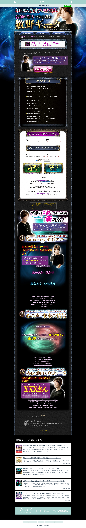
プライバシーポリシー (32, 522)
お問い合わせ (41, 522)
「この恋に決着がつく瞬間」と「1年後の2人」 (43, 357)
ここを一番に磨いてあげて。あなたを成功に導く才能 (43, 302)
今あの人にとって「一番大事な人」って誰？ (43, 405)
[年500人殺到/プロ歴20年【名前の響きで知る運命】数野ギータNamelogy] (43, 23)
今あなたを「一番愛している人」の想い (43, 365)
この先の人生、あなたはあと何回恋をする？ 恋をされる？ (42, 304)
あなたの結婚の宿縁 (43, 306)
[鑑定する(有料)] (53, 168)
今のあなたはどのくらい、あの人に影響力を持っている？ (43, 300)
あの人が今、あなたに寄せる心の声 (43, 361)
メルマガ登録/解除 (59, 522)
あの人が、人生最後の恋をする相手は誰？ (43, 403)
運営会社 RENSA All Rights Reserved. (43, 525)
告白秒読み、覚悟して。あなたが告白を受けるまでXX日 (43, 402)
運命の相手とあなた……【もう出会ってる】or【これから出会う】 (43, 400)
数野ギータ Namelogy (31, 36)
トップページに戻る (43, 430)
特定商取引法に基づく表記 (49, 522)
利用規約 (25, 522)
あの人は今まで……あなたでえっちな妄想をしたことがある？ (43, 407)
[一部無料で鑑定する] (32, 168)
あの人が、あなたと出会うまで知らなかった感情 (43, 296)
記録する (39, 160)
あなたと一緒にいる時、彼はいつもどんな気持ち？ (43, 298)
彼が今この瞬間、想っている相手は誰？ (43, 359)
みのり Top (23, 36)
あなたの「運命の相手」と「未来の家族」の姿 (43, 363)
